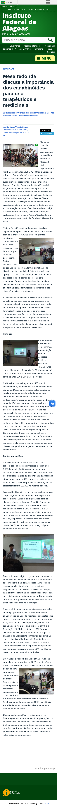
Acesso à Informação (32, 46)
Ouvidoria (39, 49)
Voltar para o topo (47, 768)
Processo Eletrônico (23, 49)
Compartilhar (48, 133)
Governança (15, 46)
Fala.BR (50, 49)
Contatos (51, 52)
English (13, 7)
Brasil (9, 2)
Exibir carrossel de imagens (31, 145)
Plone (47, 803)
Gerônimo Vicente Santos (17, 127)
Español (4, 7)
